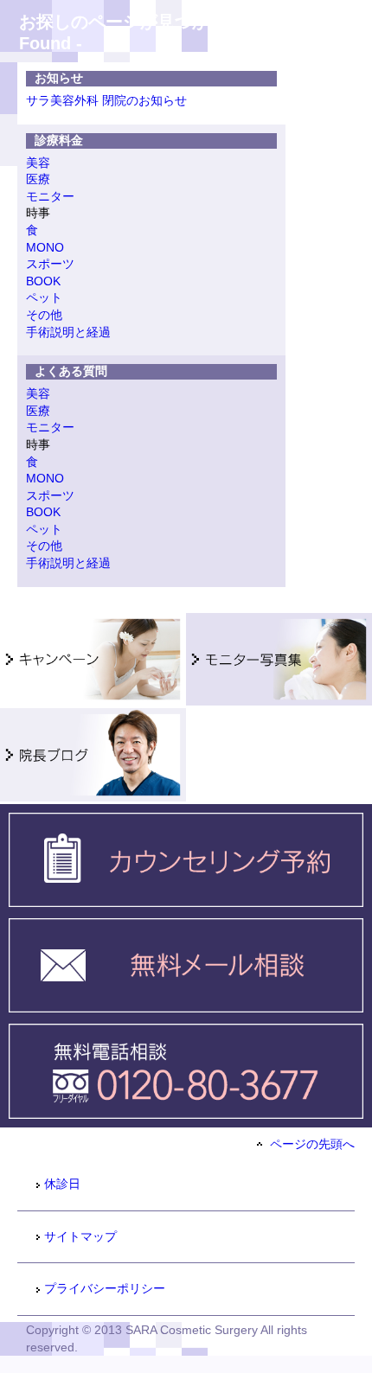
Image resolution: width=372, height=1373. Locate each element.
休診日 (62, 1184)
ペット (44, 297)
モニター (50, 196)
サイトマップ (80, 1236)
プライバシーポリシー (104, 1288)
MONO (45, 247)
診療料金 (59, 140)
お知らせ (59, 78)
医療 (38, 179)
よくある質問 (71, 371)
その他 (44, 315)
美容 (38, 162)
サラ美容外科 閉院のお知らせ (106, 100)
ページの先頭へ (310, 1144)
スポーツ (50, 264)
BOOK (43, 281)
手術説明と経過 (68, 332)
